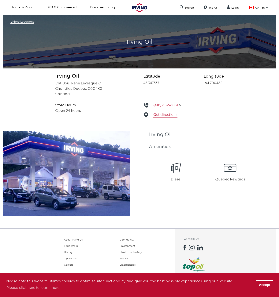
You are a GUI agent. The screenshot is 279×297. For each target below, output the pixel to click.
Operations (71, 258)
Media (124, 258)
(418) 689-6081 (165, 105)
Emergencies (128, 264)
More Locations (23, 21)
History (68, 252)
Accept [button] (264, 285)
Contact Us (191, 239)
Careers (68, 264)
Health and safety (131, 252)
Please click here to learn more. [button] (33, 287)
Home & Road (22, 7)
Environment (127, 245)
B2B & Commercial (61, 7)
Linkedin (200, 247)
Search (189, 7)
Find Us (213, 7)
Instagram (192, 247)
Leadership (71, 245)
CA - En (260, 7)
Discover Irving (102, 7)
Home (139, 8)
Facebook (183, 247)
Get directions (165, 114)
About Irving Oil (73, 239)
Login (235, 7)
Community (127, 239)
